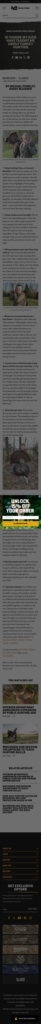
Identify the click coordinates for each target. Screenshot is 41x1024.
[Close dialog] (40, 496)
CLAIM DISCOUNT (20, 523)
